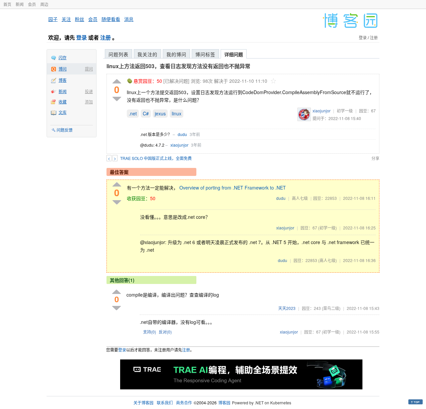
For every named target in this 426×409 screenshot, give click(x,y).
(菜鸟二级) (331, 308)
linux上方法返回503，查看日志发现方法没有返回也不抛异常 (178, 66)
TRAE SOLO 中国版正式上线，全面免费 (156, 158)
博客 (63, 80)
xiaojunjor (321, 110)
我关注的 (147, 54)
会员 (32, 4)
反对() (165, 332)
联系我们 (165, 402)
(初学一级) (327, 227)
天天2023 (287, 308)
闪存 (63, 57)
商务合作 (184, 402)
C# (146, 113)
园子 (53, 19)
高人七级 (300, 198)
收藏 (63, 101)
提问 (89, 68)
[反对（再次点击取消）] (116, 99)
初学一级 (345, 110)
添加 (89, 101)
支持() (149, 332)
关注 (66, 19)
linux (176, 113)
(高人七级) (327, 260)
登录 (81, 37)
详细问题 (233, 54)
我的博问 (176, 54)
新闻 (20, 4)
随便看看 (111, 19)
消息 (128, 19)
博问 (63, 68)
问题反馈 (65, 130)
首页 (7, 4)
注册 (105, 37)
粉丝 (79, 19)
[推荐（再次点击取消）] (116, 81)
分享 (375, 158)
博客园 (224, 402)
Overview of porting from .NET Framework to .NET (232, 187)
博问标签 (205, 54)
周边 (44, 4)
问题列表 (118, 54)
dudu (182, 134)
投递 (89, 91)
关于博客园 (143, 402)
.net (133, 113)
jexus (160, 113)
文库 (63, 112)
